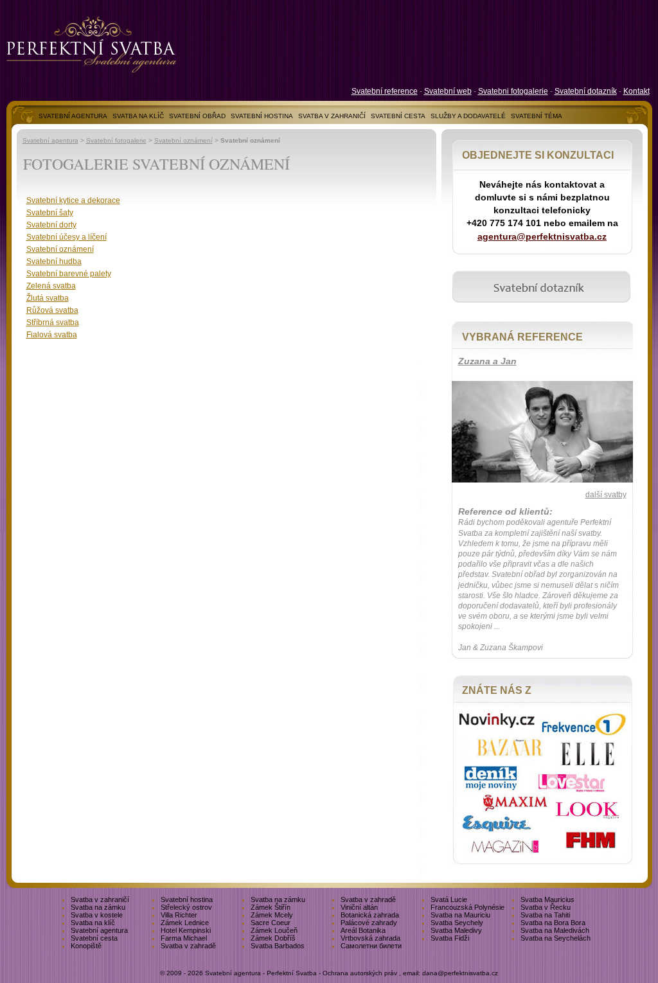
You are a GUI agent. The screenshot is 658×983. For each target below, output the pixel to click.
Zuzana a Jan (487, 361)
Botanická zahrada (370, 915)
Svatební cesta (94, 938)
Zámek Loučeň (274, 930)
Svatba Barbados (278, 946)
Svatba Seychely (457, 922)
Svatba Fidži (450, 938)
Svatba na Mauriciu (460, 915)
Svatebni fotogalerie (513, 91)
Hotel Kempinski (186, 930)
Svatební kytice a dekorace (73, 200)
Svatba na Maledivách (554, 930)
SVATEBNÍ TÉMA (536, 116)
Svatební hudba (54, 261)
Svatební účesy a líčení (66, 237)
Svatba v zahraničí (100, 899)
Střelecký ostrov (186, 907)
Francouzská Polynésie (467, 907)
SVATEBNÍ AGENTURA (73, 116)
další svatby (606, 494)
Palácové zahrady (369, 922)
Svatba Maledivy (456, 930)
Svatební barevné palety (68, 273)
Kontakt (636, 91)
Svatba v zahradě (368, 899)
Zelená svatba (51, 285)
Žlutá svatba (47, 298)
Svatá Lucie (449, 899)
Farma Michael (184, 938)
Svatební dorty (51, 224)
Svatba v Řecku (545, 907)
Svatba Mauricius (547, 899)
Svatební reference (384, 91)
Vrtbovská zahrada (370, 938)
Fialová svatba (51, 334)
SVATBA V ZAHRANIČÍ (332, 116)
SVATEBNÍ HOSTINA (262, 116)
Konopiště (86, 946)
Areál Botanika (363, 930)
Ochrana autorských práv (360, 973)
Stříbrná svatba (52, 322)
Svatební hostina (187, 899)
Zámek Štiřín (270, 907)
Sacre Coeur (270, 922)
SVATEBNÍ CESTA (398, 116)
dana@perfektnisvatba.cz (460, 973)
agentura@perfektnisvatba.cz (542, 236)
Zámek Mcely (272, 915)
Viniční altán (359, 907)
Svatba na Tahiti (545, 915)
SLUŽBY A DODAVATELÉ (468, 116)
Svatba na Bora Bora (552, 922)
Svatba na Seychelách (555, 938)
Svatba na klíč (93, 922)
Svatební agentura (50, 140)
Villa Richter (179, 915)
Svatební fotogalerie (116, 140)
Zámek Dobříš (273, 938)
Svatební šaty (49, 212)
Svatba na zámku (278, 899)
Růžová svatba (52, 310)
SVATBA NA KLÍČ (138, 116)
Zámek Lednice (185, 922)
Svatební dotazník (586, 91)
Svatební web (448, 91)
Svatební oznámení (183, 140)
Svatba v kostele (97, 915)
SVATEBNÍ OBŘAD (197, 116)
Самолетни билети (371, 946)
